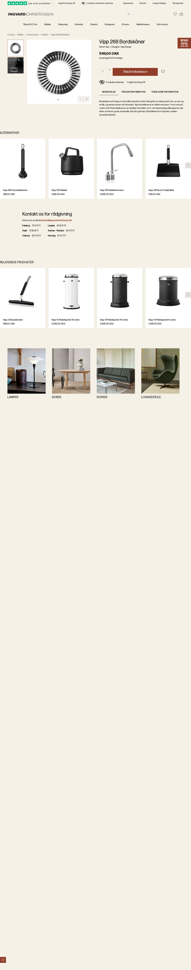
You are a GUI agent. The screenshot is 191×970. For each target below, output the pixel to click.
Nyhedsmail (128, 3)
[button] (15, 48)
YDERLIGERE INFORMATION (164, 92)
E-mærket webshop (115, 82)
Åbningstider (178, 3)
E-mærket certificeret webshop (99, 3)
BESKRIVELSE (109, 92)
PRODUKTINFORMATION (133, 92)
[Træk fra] (109, 73)
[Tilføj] (109, 69)
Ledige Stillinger (159, 3)
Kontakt (143, 3)
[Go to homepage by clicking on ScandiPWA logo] (30, 14)
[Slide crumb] (57, 99)
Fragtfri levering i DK (66, 3)
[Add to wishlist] (162, 71)
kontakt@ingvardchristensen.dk (56, 220)
